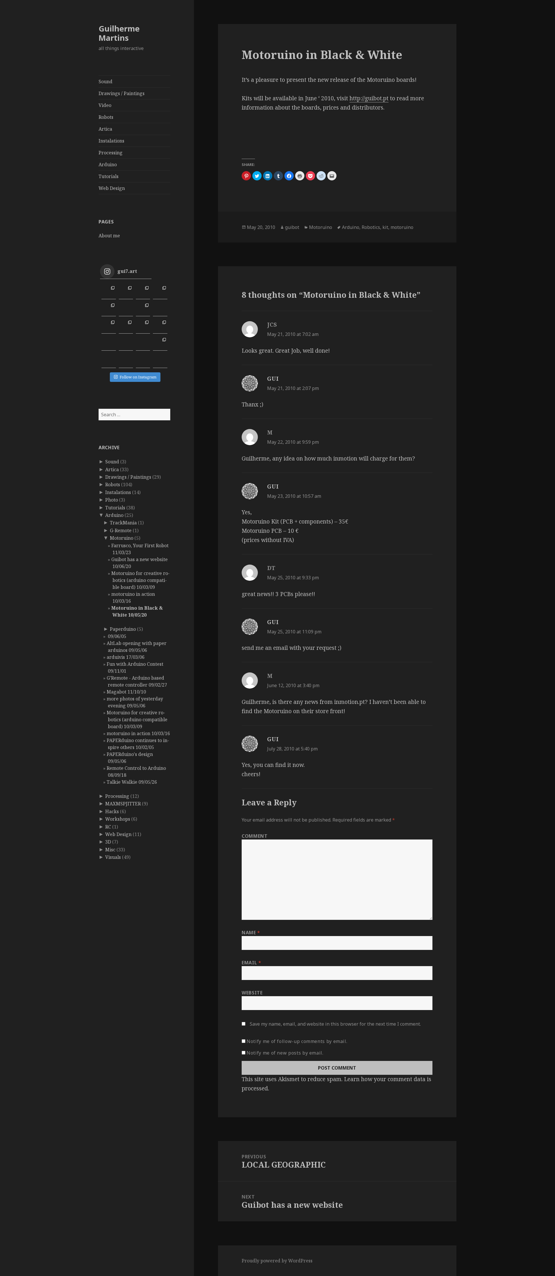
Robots (106, 117)
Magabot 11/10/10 (126, 692)
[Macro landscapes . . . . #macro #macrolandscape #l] (108, 309)
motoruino (402, 227)
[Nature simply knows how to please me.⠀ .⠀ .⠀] (126, 309)
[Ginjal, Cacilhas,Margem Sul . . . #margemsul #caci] (160, 292)
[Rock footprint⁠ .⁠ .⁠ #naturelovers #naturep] (108, 361)
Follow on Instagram (138, 377)
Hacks (112, 811)
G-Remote (121, 530)
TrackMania (123, 522)
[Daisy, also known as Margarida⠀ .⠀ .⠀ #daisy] (143, 309)
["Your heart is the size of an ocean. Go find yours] (108, 292)
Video (105, 105)
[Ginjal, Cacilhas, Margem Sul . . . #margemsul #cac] (143, 292)
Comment (254, 836)
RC (108, 827)
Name (251, 932)
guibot (292, 227)
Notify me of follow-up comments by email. (297, 1041)
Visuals (113, 857)
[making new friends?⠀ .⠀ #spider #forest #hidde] (126, 343)
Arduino (108, 164)
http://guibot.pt (368, 98)
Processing (111, 152)
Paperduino (123, 629)
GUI (273, 378)
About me (109, 235)
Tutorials (109, 176)
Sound (105, 81)
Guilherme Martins (119, 33)
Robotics (371, 227)
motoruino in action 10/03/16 (138, 733)
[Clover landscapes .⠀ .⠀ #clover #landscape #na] (108, 326)
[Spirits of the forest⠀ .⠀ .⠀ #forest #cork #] (108, 343)
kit (385, 227)
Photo (111, 500)
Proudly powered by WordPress (277, 1260)
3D (108, 842)
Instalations (111, 141)
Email (251, 962)
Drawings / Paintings (122, 93)
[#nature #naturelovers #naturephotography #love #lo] (143, 361)
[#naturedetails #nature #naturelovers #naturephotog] (126, 361)
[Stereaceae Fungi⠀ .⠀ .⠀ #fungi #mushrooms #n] (143, 326)
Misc (110, 849)
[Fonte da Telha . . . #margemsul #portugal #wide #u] (126, 292)
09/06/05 (116, 636)
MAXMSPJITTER (123, 803)
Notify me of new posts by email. (285, 1053)
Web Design (112, 188)
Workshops (117, 819)
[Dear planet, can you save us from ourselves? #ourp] (160, 361)
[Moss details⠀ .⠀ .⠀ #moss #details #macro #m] (126, 326)
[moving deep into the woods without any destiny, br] (143, 343)
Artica (105, 129)
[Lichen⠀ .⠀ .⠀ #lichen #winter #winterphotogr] (160, 309)
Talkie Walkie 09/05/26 (132, 782)
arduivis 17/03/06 (126, 657)
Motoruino (121, 538)
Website (252, 993)
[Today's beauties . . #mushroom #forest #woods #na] (160, 326)
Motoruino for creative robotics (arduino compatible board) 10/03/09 (140, 580)
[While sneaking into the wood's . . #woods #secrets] (160, 343)
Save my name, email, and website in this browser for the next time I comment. (335, 1024)
